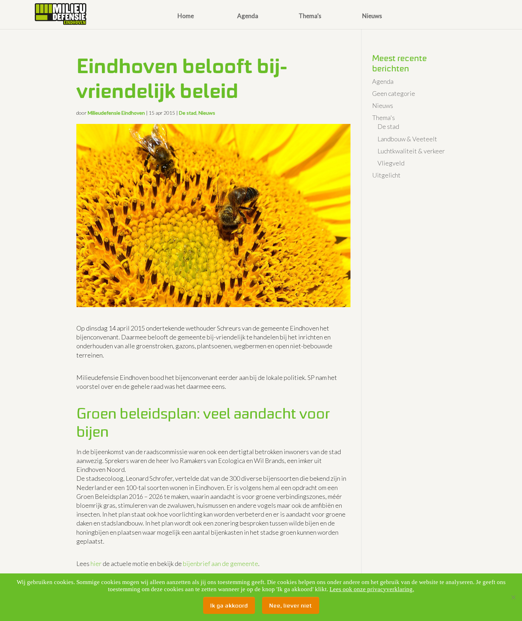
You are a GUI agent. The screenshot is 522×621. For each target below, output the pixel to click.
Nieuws (372, 16)
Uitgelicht (386, 175)
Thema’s (310, 16)
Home (186, 16)
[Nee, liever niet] (513, 597)
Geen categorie (393, 93)
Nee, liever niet (290, 605)
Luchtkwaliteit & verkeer (411, 151)
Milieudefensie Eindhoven (116, 113)
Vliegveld (390, 163)
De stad (187, 113)
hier (96, 563)
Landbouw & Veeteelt (407, 139)
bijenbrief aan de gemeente (220, 563)
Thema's (383, 117)
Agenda (247, 16)
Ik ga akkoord (229, 605)
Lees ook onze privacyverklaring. (372, 589)
